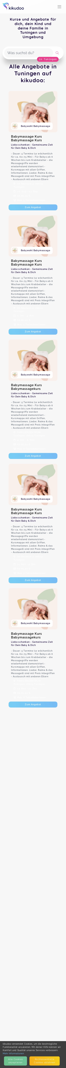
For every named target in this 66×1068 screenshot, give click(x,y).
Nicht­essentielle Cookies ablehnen (44, 1061)
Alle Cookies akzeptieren (15, 1061)
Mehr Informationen (13, 1053)
